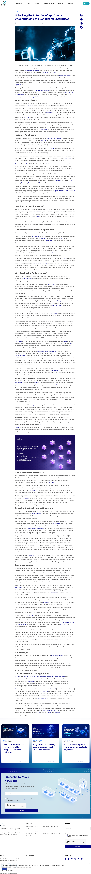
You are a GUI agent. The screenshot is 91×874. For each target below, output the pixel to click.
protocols (68, 158)
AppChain (30, 615)
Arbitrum (58, 164)
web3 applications (57, 655)
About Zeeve (46, 826)
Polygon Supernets (68, 622)
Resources (60, 3)
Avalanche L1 (48, 241)
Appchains (44, 129)
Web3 (65, 341)
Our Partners (37, 831)
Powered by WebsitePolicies (8, 870)
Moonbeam (31, 183)
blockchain (49, 112)
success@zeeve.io (31, 858)
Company (70, 3)
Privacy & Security (55, 826)
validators (63, 624)
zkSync (27, 164)
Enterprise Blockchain (56, 833)
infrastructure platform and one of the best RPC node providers (44, 677)
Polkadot (43, 140)
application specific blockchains (65, 191)
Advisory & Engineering (49, 3)
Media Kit (28, 835)
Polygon (17, 164)
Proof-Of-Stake (20, 356)
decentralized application (31, 97)
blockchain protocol (59, 301)
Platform (28, 3)
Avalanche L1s (22, 624)
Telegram (57, 712)
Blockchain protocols (49, 710)
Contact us (28, 828)
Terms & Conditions (55, 831)
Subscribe (21, 810)
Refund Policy (29, 826)
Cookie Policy (46, 833)
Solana (55, 72)
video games (33, 405)
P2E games (51, 482)
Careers (45, 828)
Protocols (28, 831)
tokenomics (44, 691)
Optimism (49, 164)
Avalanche (58, 181)
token (38, 216)
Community (29, 833)
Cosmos (41, 183)
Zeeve (17, 677)
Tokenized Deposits (7, 740)
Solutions (18, 3)
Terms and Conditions (11, 799)
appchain (27, 117)
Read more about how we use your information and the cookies (16, 867)
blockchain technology (32, 70)
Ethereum (46, 72)
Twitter (48, 712)
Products (37, 3)
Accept (5, 868)
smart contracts (64, 76)
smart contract (36, 513)
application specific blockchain (47, 351)
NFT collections (39, 528)
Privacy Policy (22, 799)
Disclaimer (45, 831)
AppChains (17, 11)
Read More (21, 761)
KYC (70, 343)
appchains (18, 85)
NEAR (70, 181)
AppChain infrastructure (54, 138)
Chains (17, 427)
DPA (35, 833)
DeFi (61, 238)
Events (36, 826)
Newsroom (37, 828)
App (40, 424)
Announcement (54, 828)
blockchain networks (21, 68)
